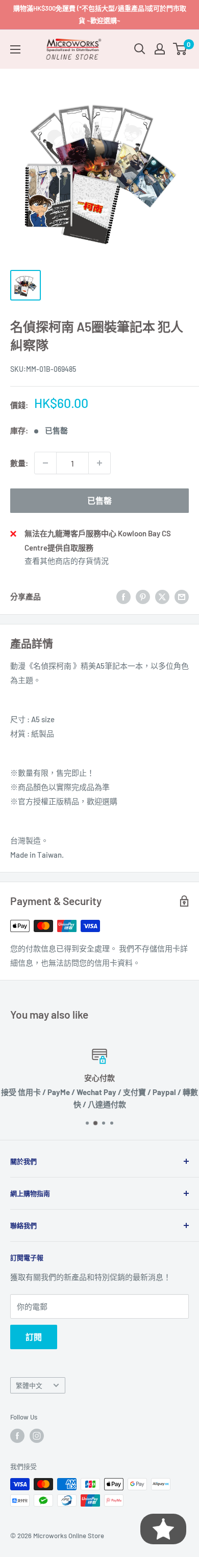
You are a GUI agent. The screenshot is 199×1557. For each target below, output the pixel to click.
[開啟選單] (15, 49)
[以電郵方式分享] (182, 596)
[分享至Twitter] (162, 596)
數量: (19, 463)
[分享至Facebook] (123, 596)
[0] (180, 49)
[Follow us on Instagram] (37, 1436)
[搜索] (139, 48)
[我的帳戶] (160, 48)
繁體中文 (29, 1385)
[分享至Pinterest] (143, 596)
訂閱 (34, 1337)
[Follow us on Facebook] (17, 1436)
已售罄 (99, 500)
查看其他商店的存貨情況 (66, 560)
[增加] (99, 463)
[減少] (45, 463)
